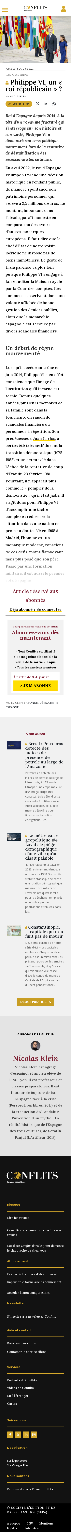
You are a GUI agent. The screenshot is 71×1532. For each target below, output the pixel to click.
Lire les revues (18, 1218)
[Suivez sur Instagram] (34, 1434)
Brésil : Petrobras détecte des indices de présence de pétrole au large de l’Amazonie (44, 755)
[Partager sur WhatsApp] (54, 104)
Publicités (31, 1528)
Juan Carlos (44, 438)
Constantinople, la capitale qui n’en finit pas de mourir (44, 931)
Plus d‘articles (35, 1002)
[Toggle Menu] (5, 10)
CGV (29, 1523)
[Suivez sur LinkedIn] (26, 1434)
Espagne (12, 707)
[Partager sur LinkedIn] (46, 104)
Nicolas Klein (18, 96)
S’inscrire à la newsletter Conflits (31, 1316)
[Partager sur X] (37, 104)
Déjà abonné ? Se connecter (35, 609)
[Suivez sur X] (18, 1434)
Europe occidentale (17, 75)
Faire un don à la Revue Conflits (30, 1489)
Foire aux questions (21, 1343)
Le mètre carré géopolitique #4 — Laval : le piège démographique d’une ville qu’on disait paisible (43, 847)
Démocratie (49, 703)
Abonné (32, 703)
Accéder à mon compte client (28, 1293)
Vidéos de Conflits (20, 1388)
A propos (13, 1523)
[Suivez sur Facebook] (10, 1434)
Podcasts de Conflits (22, 1380)
